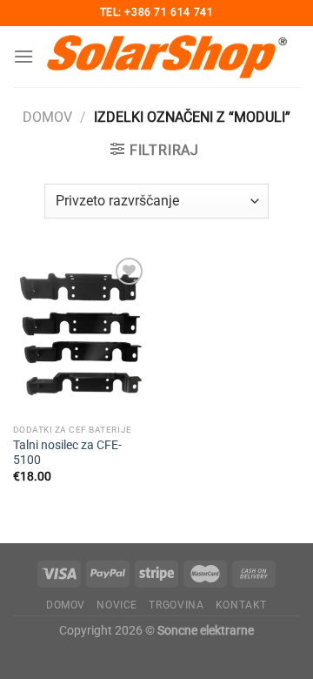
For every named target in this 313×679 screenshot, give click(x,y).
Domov (47, 117)
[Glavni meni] (23, 56)
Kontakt (241, 605)
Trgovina (176, 605)
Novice (117, 605)
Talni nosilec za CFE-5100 (67, 452)
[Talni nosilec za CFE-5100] (80, 334)
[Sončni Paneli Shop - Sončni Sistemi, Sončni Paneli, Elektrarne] (167, 56)
